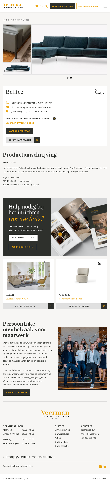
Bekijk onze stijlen (22, 247)
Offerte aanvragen (20, 140)
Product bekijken (25, 306)
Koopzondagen (11, 443)
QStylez (104, 478)
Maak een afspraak (88, 6)
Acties (58, 438)
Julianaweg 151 (88, 429)
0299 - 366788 (45, 103)
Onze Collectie (62, 446)
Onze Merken (61, 442)
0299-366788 (89, 438)
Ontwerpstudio (62, 433)
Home (6, 19)
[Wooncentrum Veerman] (13, 6)
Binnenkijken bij (62, 429)
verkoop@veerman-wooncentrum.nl (29, 456)
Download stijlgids (62, 6)
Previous (36, 49)
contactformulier (42, 107)
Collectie (15, 19)
